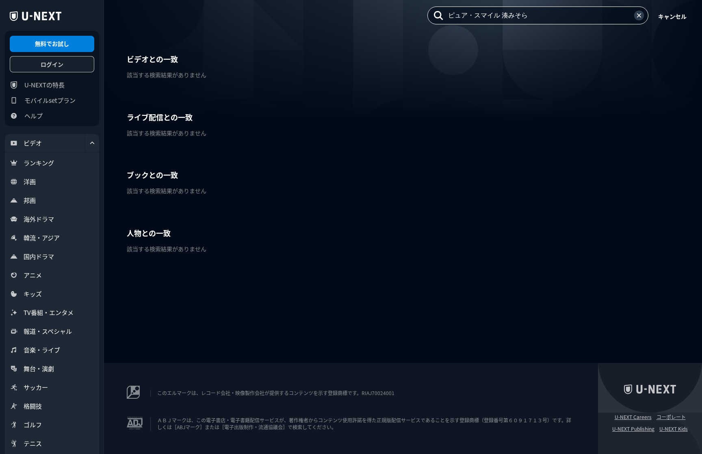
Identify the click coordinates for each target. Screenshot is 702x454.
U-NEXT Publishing (633, 429)
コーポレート (671, 417)
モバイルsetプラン (50, 100)
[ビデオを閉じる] (92, 143)
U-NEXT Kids (673, 429)
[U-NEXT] (35, 16)
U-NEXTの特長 (44, 84)
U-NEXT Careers (633, 417)
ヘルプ (33, 115)
